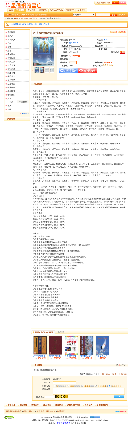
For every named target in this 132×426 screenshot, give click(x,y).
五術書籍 (20, 10)
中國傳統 (23, 102)
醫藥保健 (11, 87)
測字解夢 (11, 69)
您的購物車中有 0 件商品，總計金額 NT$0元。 (31, 24)
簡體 (108, 3)
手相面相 (11, 54)
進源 (106, 39)
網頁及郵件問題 (74, 405)
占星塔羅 (11, 84)
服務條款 (40, 411)
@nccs (106, 420)
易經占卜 (11, 36)
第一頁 (105, 374)
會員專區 (59, 405)
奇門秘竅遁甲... (86, 356)
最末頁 (124, 374)
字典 (9, 105)
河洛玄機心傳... (102, 356)
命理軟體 (31, 10)
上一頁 (111, 374)
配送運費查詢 (101, 3)
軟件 (45, 14)
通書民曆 (11, 58)
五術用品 (70, 10)
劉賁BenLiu (73, 43)
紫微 (23, 14)
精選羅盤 (43, 10)
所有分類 (25, 113)
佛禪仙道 (11, 76)
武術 (9, 109)
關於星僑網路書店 (14, 411)
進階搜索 (121, 14)
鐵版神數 (11, 73)
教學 (41, 14)
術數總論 (11, 95)
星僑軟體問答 (102, 405)
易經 (32, 14)
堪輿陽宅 (11, 32)
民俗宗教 (11, 80)
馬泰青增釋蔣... (40, 356)
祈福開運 (11, 91)
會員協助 (11, 405)
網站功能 (23, 405)
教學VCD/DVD (56, 10)
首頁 (11, 10)
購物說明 (35, 405)
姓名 (28, 14)
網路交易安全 (29, 411)
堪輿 (36, 14)
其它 (9, 98)
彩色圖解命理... (71, 356)
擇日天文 (11, 39)
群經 (11, 102)
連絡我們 (88, 405)
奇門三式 (34, 18)
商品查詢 (47, 405)
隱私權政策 (51, 411)
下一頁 (117, 374)
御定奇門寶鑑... (55, 356)
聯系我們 (61, 411)
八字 (19, 14)
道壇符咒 (11, 65)
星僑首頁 (81, 10)
